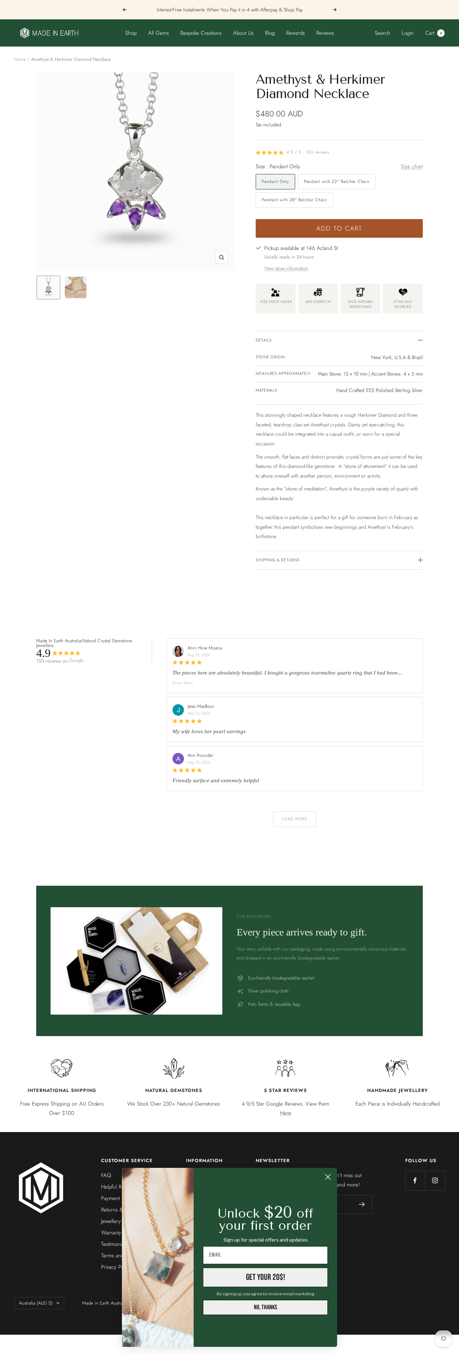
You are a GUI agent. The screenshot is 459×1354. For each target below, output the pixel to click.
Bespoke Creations (201, 33)
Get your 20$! (265, 1277)
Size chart (412, 166)
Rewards (295, 33)
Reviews (325, 33)
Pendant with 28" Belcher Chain (294, 200)
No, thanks (265, 1307)
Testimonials (114, 1244)
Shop (131, 33)
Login (408, 33)
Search (382, 33)
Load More (294, 819)
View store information (286, 268)
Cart (433, 33)
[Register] (362, 1204)
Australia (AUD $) (36, 1303)
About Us (243, 33)
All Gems (158, 33)
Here (285, 1113)
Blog (270, 33)
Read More (182, 683)
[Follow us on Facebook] (415, 1180)
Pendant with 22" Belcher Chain (337, 181)
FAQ (106, 1175)
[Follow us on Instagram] (435, 1180)
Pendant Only (275, 181)
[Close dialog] (328, 1177)
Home (20, 59)
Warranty (111, 1233)
